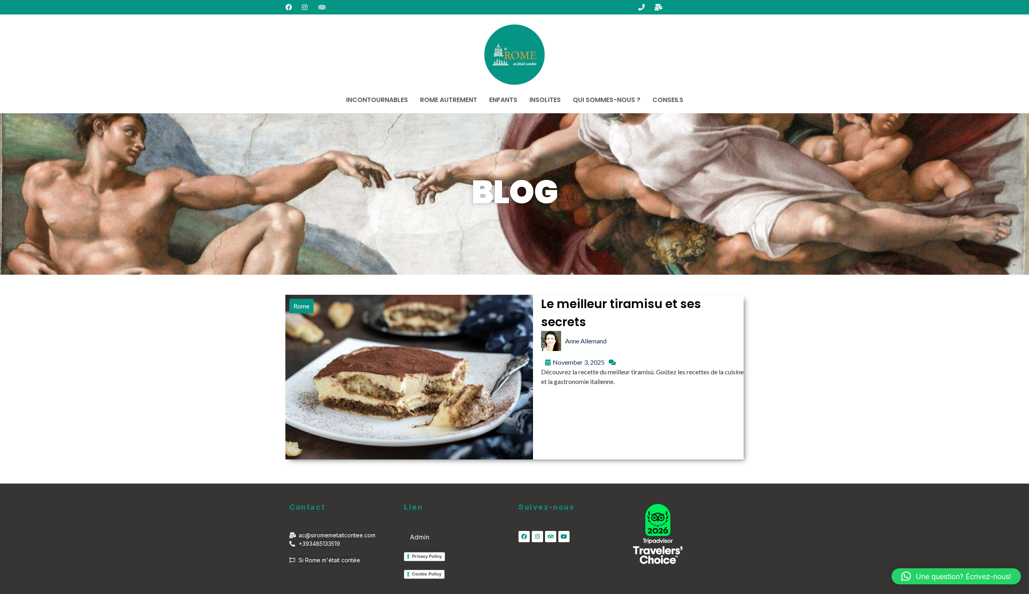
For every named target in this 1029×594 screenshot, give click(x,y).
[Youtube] (564, 536)
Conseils (667, 99)
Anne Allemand (586, 341)
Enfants (503, 99)
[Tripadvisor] (550, 536)
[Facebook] (524, 536)
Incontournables (377, 99)
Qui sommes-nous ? (606, 99)
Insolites (545, 99)
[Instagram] (537, 536)
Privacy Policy (427, 556)
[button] (956, 576)
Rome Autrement (448, 99)
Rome (301, 306)
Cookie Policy (426, 574)
